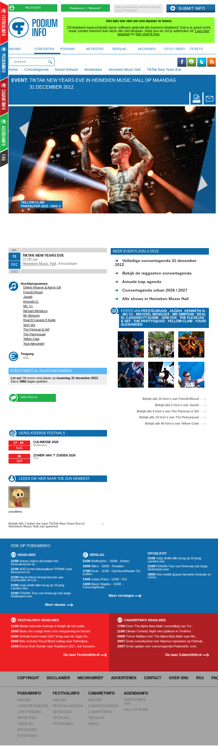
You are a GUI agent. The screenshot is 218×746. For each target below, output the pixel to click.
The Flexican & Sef (36, 329)
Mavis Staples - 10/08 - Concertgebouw (103, 586)
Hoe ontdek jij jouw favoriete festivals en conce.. (179, 576)
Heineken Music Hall (124, 70)
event (18, 80)
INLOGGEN (33, 7)
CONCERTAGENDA (33, 706)
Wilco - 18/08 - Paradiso (103, 566)
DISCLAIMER (58, 678)
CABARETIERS (100, 712)
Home (13, 70)
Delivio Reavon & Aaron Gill (42, 287)
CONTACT (152, 678)
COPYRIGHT (28, 678)
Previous (21, 159)
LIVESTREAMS (29, 712)
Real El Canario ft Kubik (39, 320)
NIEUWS (24, 700)
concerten (44, 49)
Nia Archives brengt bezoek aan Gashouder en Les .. (37, 579)
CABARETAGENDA (103, 706)
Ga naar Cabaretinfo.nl (183, 654)
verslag (119, 49)
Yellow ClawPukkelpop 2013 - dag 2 (40, 204)
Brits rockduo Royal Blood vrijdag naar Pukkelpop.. (50, 641)
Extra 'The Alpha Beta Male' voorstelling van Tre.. (155, 626)
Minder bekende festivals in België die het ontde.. (48, 626)
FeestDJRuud (33, 292)
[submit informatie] (190, 8)
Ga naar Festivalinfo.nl (81, 654)
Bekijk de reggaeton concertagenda (153, 273)
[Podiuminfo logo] (34, 27)
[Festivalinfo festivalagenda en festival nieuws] (4, 23)
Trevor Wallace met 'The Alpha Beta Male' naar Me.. (157, 636)
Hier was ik (28, 397)
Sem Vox (29, 325)
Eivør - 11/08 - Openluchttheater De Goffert (111, 572)
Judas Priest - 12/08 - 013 (105, 579)
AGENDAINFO (136, 693)
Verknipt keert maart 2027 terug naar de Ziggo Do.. (50, 636)
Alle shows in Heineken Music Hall (152, 298)
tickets (196, 49)
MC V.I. (28, 306)
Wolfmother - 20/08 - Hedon (106, 561)
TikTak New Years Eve (164, 70)
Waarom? (95, 8)
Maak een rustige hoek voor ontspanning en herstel (50, 631)
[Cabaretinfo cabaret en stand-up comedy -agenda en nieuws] (4, 96)
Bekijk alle (170, 398)
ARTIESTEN (26, 718)
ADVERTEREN (123, 678)
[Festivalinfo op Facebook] (182, 62)
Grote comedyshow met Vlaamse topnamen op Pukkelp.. (160, 641)
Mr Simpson (31, 315)
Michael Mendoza (35, 311)
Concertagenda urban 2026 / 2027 (151, 290)
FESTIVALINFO (66, 693)
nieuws (15, 49)
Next (203, 159)
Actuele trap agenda (138, 281)
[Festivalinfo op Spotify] (191, 62)
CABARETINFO (101, 693)
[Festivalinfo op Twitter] (201, 62)
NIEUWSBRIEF (90, 678)
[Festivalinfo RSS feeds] (211, 62)
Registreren (77, 8)
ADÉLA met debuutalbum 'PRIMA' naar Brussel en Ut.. (41, 570)
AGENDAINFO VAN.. (135, 701)
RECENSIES (27, 730)
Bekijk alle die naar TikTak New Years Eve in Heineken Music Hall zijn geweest (47, 525)
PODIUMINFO (29, 693)
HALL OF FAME (136, 709)
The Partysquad (34, 334)
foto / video (174, 49)
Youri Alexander (34, 343)
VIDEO (93, 724)
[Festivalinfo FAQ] (4, 158)
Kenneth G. (31, 301)
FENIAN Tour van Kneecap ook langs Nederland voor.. (41, 595)
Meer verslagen (121, 595)
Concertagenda (36, 70)
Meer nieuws (55, 604)
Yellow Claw (31, 338)
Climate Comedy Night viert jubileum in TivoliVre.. (154, 631)
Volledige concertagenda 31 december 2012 (155, 262)
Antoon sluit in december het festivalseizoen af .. (34, 563)
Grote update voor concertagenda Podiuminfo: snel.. (157, 646)
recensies (147, 49)
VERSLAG (25, 724)
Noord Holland (66, 70)
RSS (200, 678)
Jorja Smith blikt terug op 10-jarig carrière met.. (37, 587)
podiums (67, 49)
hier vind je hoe (148, 34)
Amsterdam (93, 70)
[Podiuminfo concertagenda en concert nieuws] (4, 60)
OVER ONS (178, 678)
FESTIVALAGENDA (68, 706)
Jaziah (27, 296)
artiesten (94, 49)
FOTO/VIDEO (27, 735)
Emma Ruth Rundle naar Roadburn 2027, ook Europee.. (53, 646)
